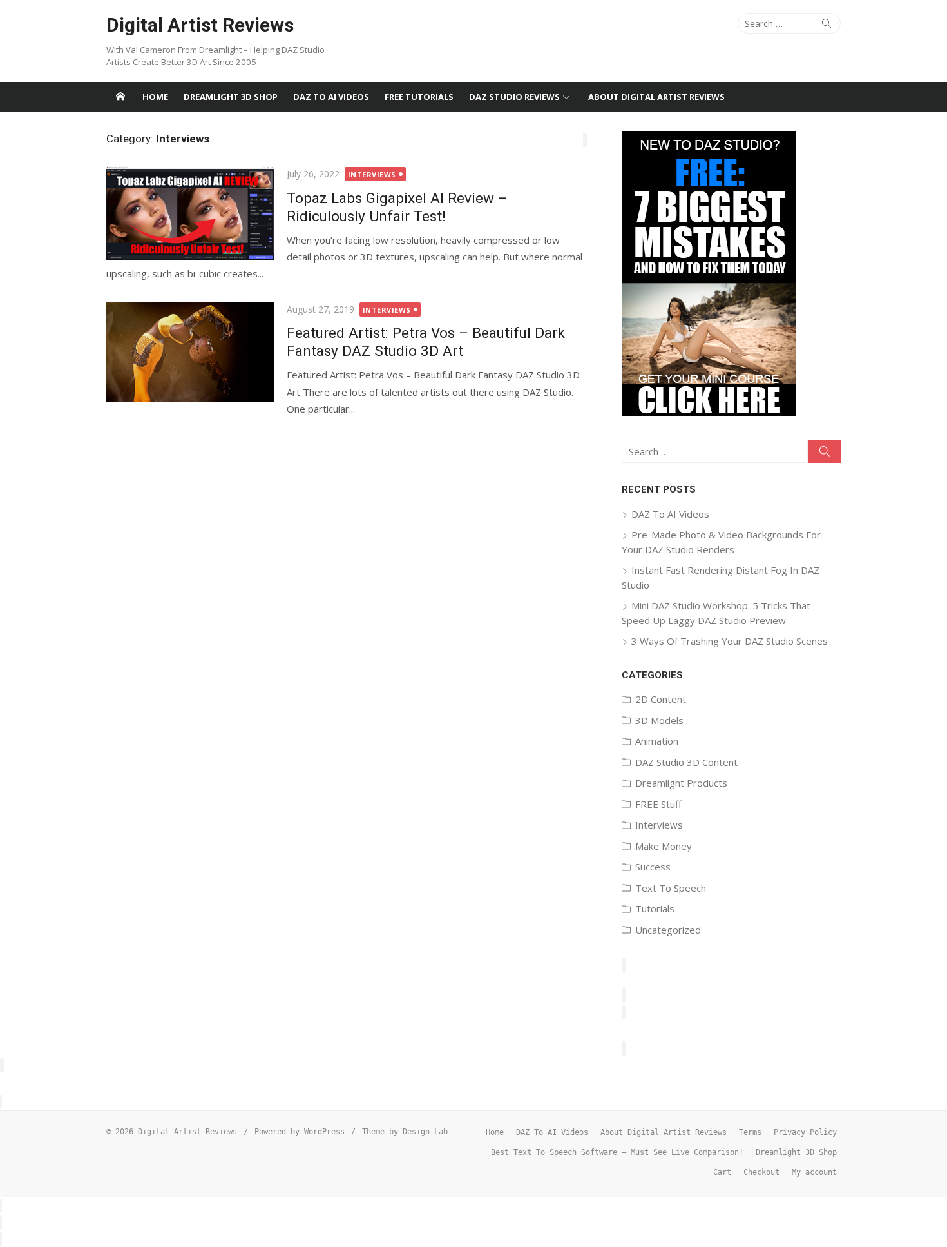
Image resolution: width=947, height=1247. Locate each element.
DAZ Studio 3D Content (686, 762)
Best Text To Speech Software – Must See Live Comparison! (617, 1152)
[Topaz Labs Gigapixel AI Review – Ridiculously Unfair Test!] (190, 213)
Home (155, 97)
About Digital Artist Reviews (656, 97)
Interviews (372, 174)
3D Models (659, 720)
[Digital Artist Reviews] (120, 97)
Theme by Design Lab (405, 1131)
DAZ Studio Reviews (514, 97)
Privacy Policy (805, 1132)
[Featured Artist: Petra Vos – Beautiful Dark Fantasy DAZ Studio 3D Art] (190, 352)
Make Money (663, 846)
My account (814, 1172)
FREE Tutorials (419, 97)
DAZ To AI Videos (331, 97)
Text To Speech (670, 887)
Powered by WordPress (299, 1131)
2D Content (660, 698)
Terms (750, 1132)
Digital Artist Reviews (200, 25)
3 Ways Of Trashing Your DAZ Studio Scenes (729, 640)
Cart (722, 1172)
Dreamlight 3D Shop (231, 97)
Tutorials (654, 908)
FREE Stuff (658, 804)
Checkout (761, 1172)
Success (653, 866)
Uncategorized (668, 929)
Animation (656, 740)
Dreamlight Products (681, 782)
